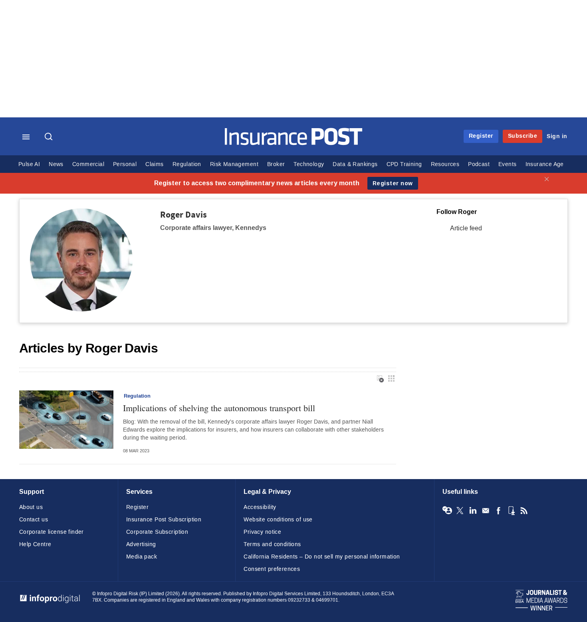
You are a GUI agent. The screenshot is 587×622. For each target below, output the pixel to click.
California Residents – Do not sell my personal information (322, 557)
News (56, 164)
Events (507, 164)
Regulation (187, 164)
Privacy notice (262, 532)
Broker (276, 164)
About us (31, 507)
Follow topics (447, 510)
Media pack (141, 557)
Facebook (498, 510)
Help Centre (35, 544)
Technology (309, 164)
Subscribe (522, 136)
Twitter (460, 510)
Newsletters (485, 510)
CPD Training (404, 164)
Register (481, 136)
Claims (154, 164)
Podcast (479, 164)
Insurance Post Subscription (163, 519)
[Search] (49, 137)
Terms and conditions (272, 544)
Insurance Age (545, 164)
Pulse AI (29, 164)
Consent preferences (272, 569)
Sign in (557, 136)
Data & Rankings (355, 164)
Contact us (33, 519)
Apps (511, 510)
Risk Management (234, 164)
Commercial (88, 164)
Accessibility (260, 507)
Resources (445, 164)
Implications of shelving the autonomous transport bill (219, 408)
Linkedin (473, 510)
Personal (125, 164)
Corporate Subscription (157, 532)
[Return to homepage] (294, 143)
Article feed (466, 228)
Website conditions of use (278, 519)
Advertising (141, 544)
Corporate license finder (51, 532)
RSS (524, 510)
